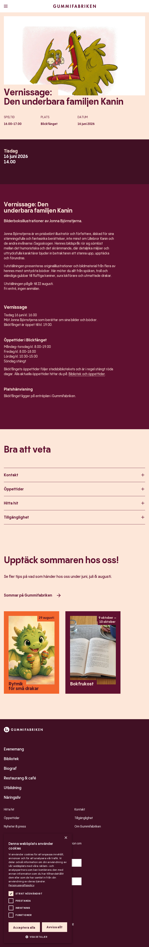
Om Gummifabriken (87, 826)
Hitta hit (11, 503)
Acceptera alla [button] (24, 927)
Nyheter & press (15, 826)
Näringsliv (12, 797)
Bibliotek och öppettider (86, 374)
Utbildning (12, 787)
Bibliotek (11, 758)
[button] (38, 936)
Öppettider (14, 489)
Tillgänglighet (16, 517)
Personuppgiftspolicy (21, 885)
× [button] (65, 837)
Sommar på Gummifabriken (28, 595)
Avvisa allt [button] (54, 927)
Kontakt (11, 475)
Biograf (10, 768)
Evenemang (14, 749)
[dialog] (38, 888)
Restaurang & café (20, 778)
